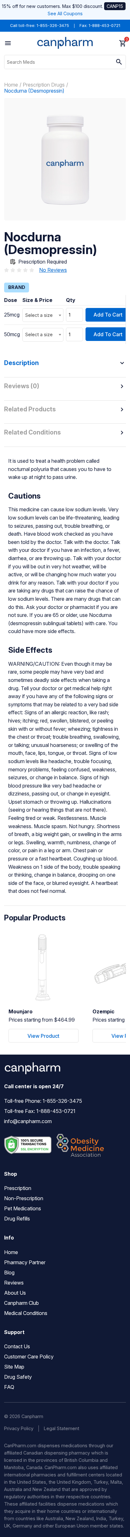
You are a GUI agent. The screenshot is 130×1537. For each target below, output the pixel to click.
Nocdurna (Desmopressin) (34, 91)
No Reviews (53, 269)
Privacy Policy (18, 1428)
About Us (15, 1293)
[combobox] (42, 315)
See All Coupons (65, 13)
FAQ (9, 1387)
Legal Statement (61, 1428)
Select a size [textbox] (39, 315)
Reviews (14, 1282)
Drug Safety (18, 1377)
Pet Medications (22, 1208)
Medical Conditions (25, 1313)
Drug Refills (17, 1218)
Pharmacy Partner (24, 1262)
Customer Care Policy (29, 1356)
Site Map (14, 1367)
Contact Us (17, 1346)
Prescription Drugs (44, 85)
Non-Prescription (23, 1198)
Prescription (17, 1188)
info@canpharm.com (28, 1121)
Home (11, 85)
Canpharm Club (21, 1303)
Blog (9, 1272)
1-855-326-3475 (53, 25)
